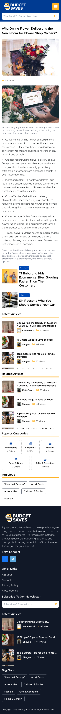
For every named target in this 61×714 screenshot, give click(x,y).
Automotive (10, 491)
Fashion (8, 498)
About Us (7, 574)
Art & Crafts (37, 484)
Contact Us (8, 580)
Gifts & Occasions (28, 691)
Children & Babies (33, 491)
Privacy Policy (10, 585)
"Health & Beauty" (14, 484)
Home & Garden (13, 698)
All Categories (10, 590)
